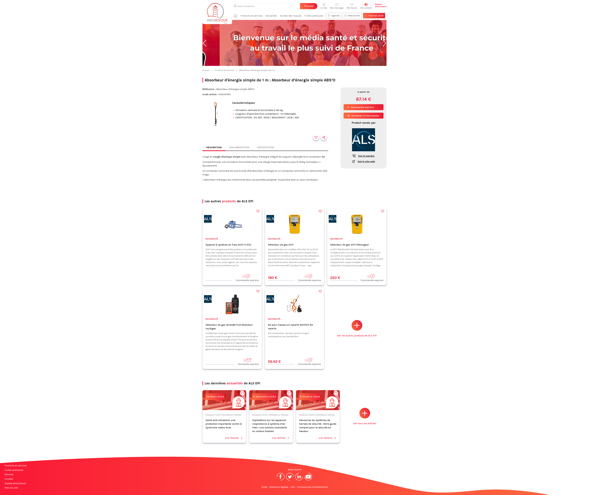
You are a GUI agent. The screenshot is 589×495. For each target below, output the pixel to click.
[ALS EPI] (208, 219)
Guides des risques (290, 15)
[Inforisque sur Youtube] (308, 480)
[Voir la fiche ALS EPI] (363, 152)
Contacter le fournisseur (365, 115)
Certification (265, 147)
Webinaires (354, 15)
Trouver (309, 6)
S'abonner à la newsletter (570, 488)
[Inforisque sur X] (290, 480)
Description (214, 147)
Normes (9, 474)
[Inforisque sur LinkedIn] (299, 480)
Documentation (239, 147)
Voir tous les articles (364, 423)
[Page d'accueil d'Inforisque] (217, 11)
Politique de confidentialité (312, 486)
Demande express (248, 364)
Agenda (335, 15)
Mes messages (337, 8)
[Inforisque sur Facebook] (280, 480)
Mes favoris (352, 8)
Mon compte (366, 8)
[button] (204, 43)
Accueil (205, 70)
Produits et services (252, 15)
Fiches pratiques (313, 15)
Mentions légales (278, 486)
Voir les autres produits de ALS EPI (357, 335)
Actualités (271, 15)
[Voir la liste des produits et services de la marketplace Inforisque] (294, 43)
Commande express (362, 107)
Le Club (323, 8)
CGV (293, 486)
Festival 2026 (375, 15)
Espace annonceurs (15, 483)
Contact (9, 478)
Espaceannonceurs (381, 5)
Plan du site (11, 487)
